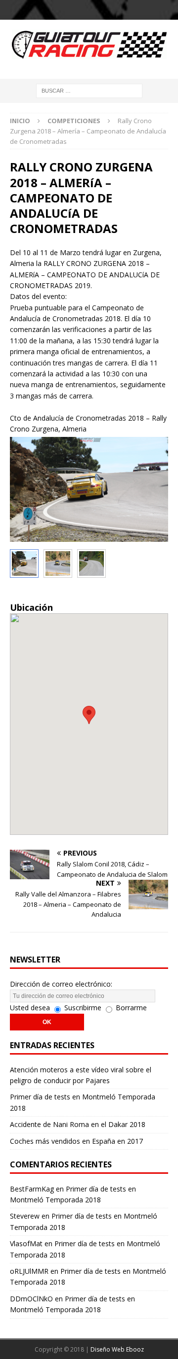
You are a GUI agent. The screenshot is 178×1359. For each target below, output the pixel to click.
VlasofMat (26, 1243)
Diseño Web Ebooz (117, 1349)
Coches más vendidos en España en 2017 (76, 1141)
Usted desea (30, 1007)
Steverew (25, 1216)
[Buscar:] (89, 90)
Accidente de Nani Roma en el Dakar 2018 (77, 1124)
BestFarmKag (32, 1188)
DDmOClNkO (31, 1298)
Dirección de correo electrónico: (61, 984)
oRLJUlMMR (29, 1271)
